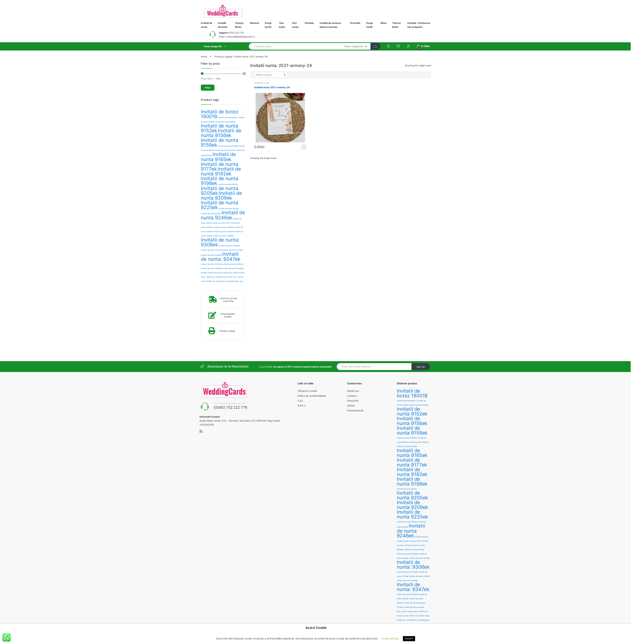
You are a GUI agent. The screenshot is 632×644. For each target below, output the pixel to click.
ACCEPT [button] (409, 638)
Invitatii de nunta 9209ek (221, 195)
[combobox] (294, 46)
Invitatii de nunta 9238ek (211, 214)
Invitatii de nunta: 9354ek (211, 264)
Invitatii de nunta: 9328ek (232, 250)
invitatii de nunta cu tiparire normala (330, 25)
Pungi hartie (268, 25)
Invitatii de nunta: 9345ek (211, 255)
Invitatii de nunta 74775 (221, 223)
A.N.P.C (302, 405)
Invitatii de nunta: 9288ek (223, 227)
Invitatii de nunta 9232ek (229, 208)
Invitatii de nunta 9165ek (218, 156)
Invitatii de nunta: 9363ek (232, 264)
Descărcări (352, 400)
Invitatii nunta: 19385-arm (417, 611)
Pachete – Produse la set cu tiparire (418, 25)
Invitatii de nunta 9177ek (412, 462)
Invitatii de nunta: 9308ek (229, 246)
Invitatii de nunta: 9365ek (211, 268)
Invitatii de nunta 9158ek (219, 142)
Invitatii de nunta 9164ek (407, 446)
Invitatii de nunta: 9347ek (220, 256)
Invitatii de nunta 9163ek (225, 150)
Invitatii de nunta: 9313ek (211, 250)
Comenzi (351, 395)
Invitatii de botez (222, 25)
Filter (208, 87)
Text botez (282, 25)
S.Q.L (300, 400)
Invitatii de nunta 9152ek (412, 411)
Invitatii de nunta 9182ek (221, 171)
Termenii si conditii (307, 390)
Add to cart (304, 147)
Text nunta (295, 25)
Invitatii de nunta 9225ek (219, 205)
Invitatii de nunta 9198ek (219, 181)
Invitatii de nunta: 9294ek (223, 232)
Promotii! (355, 23)
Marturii (254, 23)
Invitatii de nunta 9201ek (228, 184)
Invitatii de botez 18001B (219, 114)
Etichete (309, 23)
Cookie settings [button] (390, 638)
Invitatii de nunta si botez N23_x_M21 (222, 273)
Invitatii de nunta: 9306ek (220, 242)
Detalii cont (353, 390)
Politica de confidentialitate (312, 395)
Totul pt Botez (239, 25)
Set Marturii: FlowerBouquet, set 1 (229, 281)
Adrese (351, 405)
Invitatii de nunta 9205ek (412, 495)
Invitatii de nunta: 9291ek (414, 550)
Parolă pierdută (355, 410)
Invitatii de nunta (206, 25)
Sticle (383, 23)
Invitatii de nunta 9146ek (225, 122)
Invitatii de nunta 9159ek (228, 146)
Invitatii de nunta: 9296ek (223, 236)
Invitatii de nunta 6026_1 (228, 117)
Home (204, 56)
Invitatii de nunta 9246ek (223, 215)
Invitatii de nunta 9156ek (221, 133)
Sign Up (420, 366)
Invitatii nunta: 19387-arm (226, 277)
